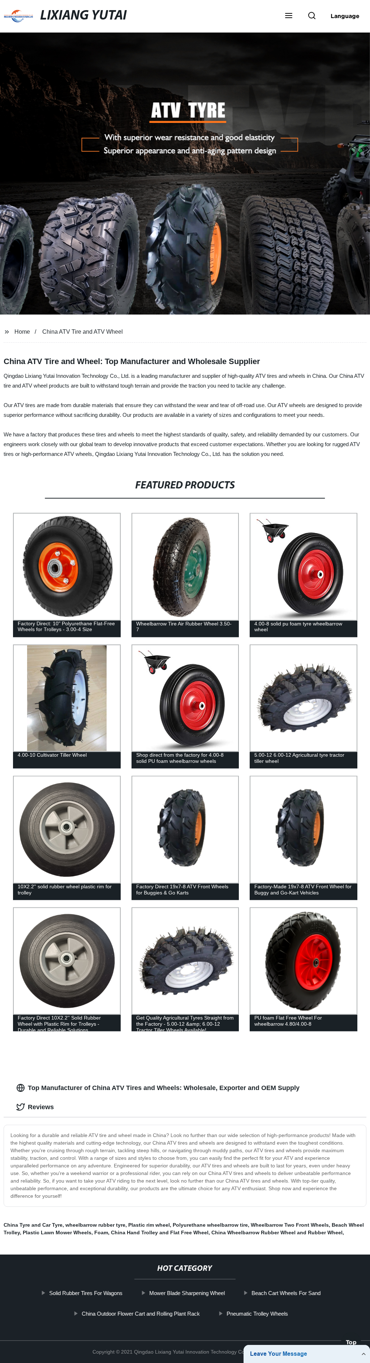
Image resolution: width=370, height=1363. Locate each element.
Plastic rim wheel (149, 1225)
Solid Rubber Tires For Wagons (85, 1293)
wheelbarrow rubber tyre (95, 1225)
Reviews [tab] (41, 1107)
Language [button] (345, 16)
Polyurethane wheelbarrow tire (210, 1225)
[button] (289, 16)
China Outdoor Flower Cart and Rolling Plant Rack (141, 1313)
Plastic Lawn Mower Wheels (57, 1232)
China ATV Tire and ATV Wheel (82, 332)
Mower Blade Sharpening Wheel (187, 1293)
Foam (101, 1232)
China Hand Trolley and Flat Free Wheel (159, 1232)
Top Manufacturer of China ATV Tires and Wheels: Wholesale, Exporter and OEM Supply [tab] (164, 1087)
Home (22, 332)
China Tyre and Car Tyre (33, 1225)
